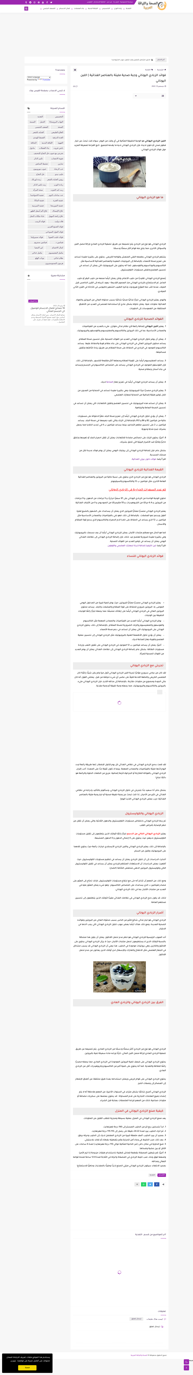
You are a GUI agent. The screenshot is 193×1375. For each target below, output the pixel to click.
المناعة (109, 382)
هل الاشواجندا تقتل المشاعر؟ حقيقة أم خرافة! (133, 60)
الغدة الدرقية (58, 137)
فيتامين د (59, 242)
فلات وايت (59, 221)
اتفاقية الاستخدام (99, 2)
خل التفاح (40, 174)
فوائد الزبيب (40, 221)
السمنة (32, 121)
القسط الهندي (39, 137)
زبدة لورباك (36, 179)
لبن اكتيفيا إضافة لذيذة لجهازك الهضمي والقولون (132, 546)
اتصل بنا (116, 2)
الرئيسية (160, 70)
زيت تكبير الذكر (39, 184)
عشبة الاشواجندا (37, 195)
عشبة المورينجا (57, 205)
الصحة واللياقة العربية (139, 1355)
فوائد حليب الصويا (55, 237)
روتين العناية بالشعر (55, 179)
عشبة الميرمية (38, 205)
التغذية (128, 9)
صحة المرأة (38, 190)
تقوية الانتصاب (57, 158)
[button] (156, 1184)
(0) (74, 87)
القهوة (60, 142)
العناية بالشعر (38, 132)
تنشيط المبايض (41, 163)
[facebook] (47, 2)
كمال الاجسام (64, 9)
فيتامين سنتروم (40, 242)
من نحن (109, 2)
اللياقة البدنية (93, 9)
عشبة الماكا (39, 200)
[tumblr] (26, 2)
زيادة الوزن (118, 9)
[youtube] (43, 2)
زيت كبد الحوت (57, 190)
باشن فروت (58, 148)
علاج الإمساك (57, 210)
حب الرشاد (58, 169)
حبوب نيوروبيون (39, 169)
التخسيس (106, 9)
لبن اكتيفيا (39, 247)
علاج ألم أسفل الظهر (38, 210)
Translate (46, 80)
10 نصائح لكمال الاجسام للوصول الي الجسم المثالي (47, 310)
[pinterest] (38, 2)
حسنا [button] (27, 1368)
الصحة (60, 127)
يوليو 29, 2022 (58, 305)
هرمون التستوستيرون (54, 263)
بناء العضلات (79, 9)
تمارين (60, 163)
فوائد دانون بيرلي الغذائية (144, 459)
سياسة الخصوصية (126, 2)
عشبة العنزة (58, 200)
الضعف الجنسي (49, 9)
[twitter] (51, 2)
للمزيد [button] (13, 1361)
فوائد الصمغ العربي (55, 226)
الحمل (42, 121)
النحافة (33, 142)
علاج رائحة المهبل (56, 216)
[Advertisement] (96, 36)
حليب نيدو (59, 174)
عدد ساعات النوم (56, 195)
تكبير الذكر (38, 158)
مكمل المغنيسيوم (56, 252)
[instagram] (34, 2)
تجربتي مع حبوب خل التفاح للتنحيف (48, 153)
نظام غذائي (58, 258)
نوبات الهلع (39, 258)
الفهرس (89, 2)
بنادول (32, 148)
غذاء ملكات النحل (37, 216)
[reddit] (30, 2)
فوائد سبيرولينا (37, 237)
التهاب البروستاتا (56, 121)
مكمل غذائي (37, 252)
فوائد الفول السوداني (54, 231)
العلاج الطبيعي (57, 132)
